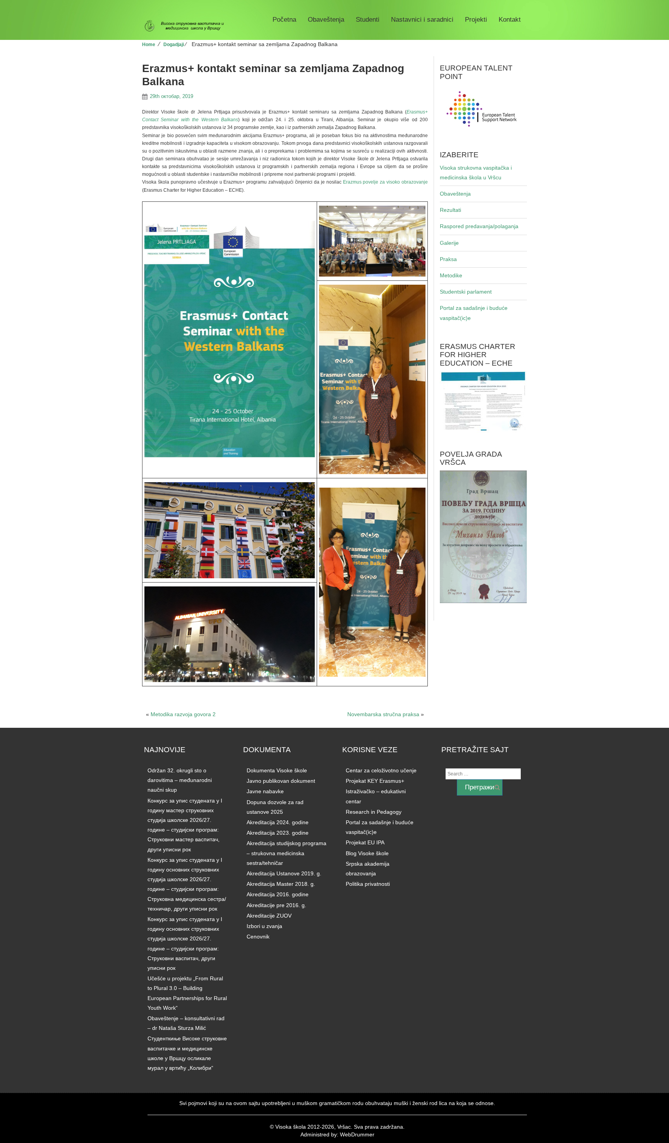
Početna (284, 19)
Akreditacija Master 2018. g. (281, 884)
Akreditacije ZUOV (269, 916)
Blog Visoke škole (367, 853)
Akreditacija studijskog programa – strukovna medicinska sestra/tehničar (286, 853)
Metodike (451, 275)
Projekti (476, 19)
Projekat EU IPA (365, 842)
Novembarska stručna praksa (383, 714)
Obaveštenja (326, 19)
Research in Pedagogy (373, 812)
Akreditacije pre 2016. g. (276, 905)
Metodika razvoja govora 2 (183, 714)
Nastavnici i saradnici (422, 19)
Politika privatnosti (368, 884)
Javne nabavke (265, 791)
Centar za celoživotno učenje (381, 770)
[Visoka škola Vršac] (187, 26)
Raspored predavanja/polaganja (479, 226)
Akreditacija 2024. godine (278, 822)
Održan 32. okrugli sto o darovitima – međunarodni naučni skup (180, 780)
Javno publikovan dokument (281, 781)
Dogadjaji (173, 44)
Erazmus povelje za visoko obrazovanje (385, 182)
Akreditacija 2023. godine (278, 833)
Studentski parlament (466, 292)
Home (148, 44)
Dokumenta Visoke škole (277, 770)
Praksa (448, 259)
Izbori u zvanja (264, 926)
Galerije (449, 243)
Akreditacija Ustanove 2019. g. (284, 873)
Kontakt (510, 19)
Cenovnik (258, 936)
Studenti (367, 19)
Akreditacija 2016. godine (278, 894)
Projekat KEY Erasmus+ (375, 781)
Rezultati (450, 210)
